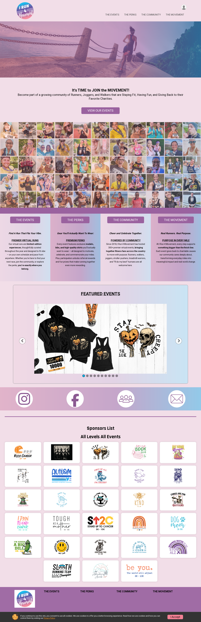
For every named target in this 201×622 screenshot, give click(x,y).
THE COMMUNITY (151, 14)
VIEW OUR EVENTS (100, 110)
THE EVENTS (112, 14)
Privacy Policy (49, 618)
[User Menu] (184, 7)
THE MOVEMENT (175, 14)
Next (181, 341)
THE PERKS (130, 14)
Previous (25, 341)
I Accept (175, 617)
